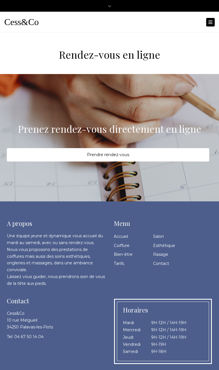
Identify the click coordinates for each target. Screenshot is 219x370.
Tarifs (119, 263)
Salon (158, 236)
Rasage (160, 254)
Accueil (121, 236)
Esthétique (164, 245)
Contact (161, 263)
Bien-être (123, 254)
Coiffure (121, 245)
